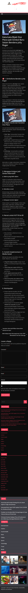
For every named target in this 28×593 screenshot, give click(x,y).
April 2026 (3, 466)
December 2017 (4, 489)
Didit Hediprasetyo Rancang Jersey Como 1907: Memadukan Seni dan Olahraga (13, 334)
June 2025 (3, 487)
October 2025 (4, 479)
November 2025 (4, 477)
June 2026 (3, 462)
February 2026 (4, 470)
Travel (2, 447)
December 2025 (4, 474)
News (2, 439)
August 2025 (3, 483)
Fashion (2, 435)
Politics (2, 441)
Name (3, 367)
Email (3, 373)
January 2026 (4, 472)
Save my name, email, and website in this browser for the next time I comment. (13, 389)
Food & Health (4, 437)
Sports (2, 443)
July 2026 (3, 459)
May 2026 (3, 464)
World (2, 450)
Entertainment (5, 34)
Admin (11, 47)
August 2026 (3, 457)
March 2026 (3, 468)
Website (3, 380)
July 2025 (3, 485)
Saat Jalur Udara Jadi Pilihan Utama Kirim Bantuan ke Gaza (13, 329)
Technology (3, 445)
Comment (4, 349)
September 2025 (4, 481)
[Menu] (2, 14)
